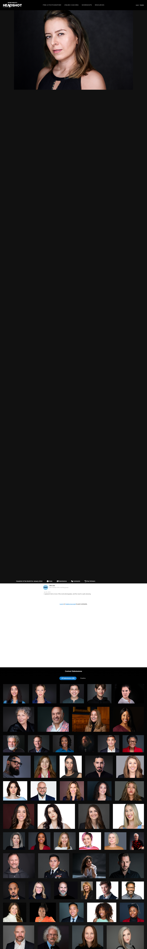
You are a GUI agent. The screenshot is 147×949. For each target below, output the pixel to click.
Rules (50, 581)
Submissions (63, 581)
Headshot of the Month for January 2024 (29, 581)
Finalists (83, 678)
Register (142, 5)
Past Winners (90, 581)
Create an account (70, 604)
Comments (76, 581)
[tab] (68, 678)
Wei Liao (52, 585)
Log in (137, 5)
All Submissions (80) (68, 678)
